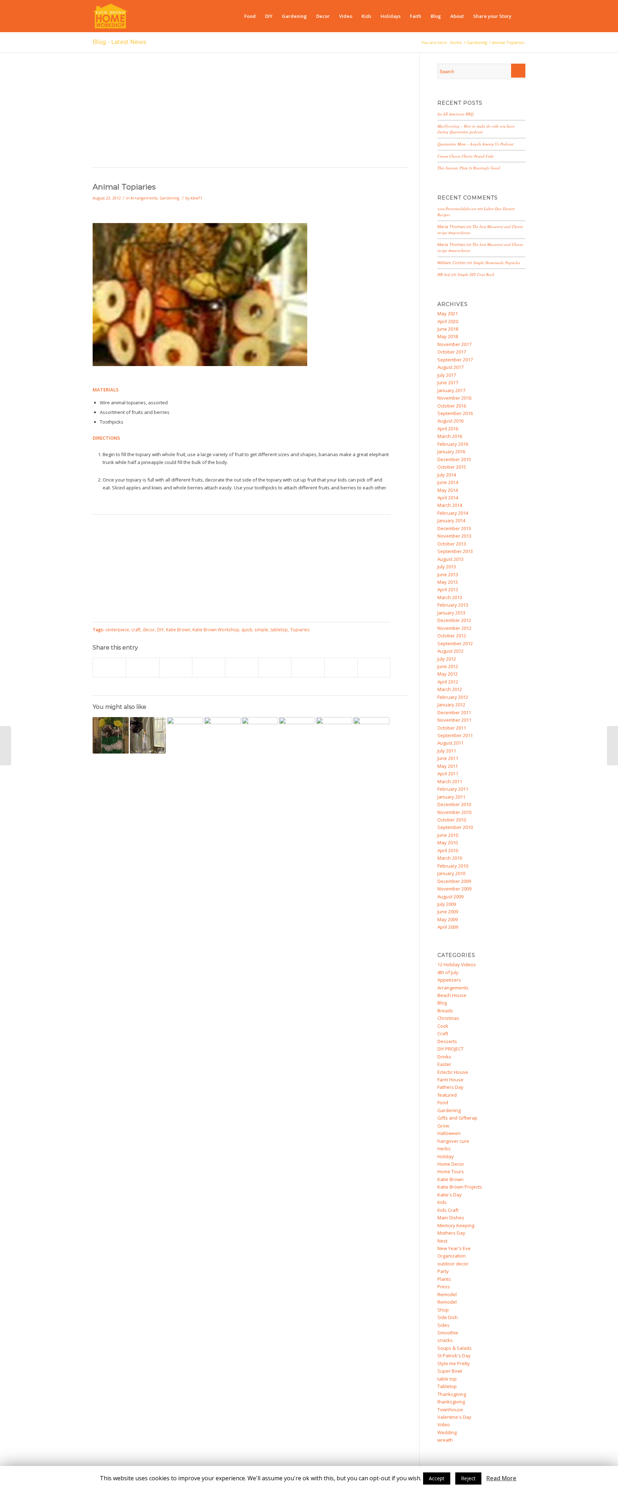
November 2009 (454, 888)
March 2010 (449, 858)
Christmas (448, 1018)
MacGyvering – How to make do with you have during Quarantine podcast (476, 129)
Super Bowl (449, 1371)
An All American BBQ (455, 114)
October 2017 (451, 352)
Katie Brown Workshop (215, 629)
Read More (501, 1478)
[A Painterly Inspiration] (371, 735)
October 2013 (451, 543)
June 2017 (447, 382)
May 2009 (447, 919)
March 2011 (449, 781)
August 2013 (450, 559)
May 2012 (447, 674)
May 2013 (447, 582)
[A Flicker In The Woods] (5, 745)
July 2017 (446, 375)
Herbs (444, 1148)
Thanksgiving (451, 1394)
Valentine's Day (454, 1417)
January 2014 (451, 520)
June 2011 (447, 758)
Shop (443, 1310)
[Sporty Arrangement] (111, 735)
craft (136, 629)
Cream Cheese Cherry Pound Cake (465, 156)
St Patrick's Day (454, 1355)
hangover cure (453, 1141)
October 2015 (451, 467)
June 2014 (447, 482)
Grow (443, 1125)
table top (447, 1379)
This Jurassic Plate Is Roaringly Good (468, 168)
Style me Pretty (453, 1363)
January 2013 (451, 612)
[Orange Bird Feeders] (334, 735)
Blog (442, 1002)
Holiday (445, 1156)
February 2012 (452, 697)
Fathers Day (450, 1087)
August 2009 (450, 896)
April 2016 (447, 428)
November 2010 (454, 812)
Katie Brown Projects (459, 1187)
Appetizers (449, 980)
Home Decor (450, 1164)
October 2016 (451, 406)
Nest (442, 1241)
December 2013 (454, 528)
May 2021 (447, 313)
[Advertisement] (250, 114)
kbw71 (196, 198)
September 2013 (455, 551)
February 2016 (452, 444)
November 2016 (454, 398)
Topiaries (300, 629)
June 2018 (447, 329)
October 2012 (451, 635)
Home (456, 42)
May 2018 (447, 336)
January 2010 (451, 873)
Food (442, 1102)
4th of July (447, 972)
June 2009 (447, 911)
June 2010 (447, 835)
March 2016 (449, 436)
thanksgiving (451, 1401)
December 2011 (454, 712)
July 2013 (446, 566)
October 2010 (451, 819)
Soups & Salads (454, 1348)
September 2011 (455, 735)
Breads (445, 1010)
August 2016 (450, 421)
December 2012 (454, 620)
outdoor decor (453, 1263)
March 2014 (449, 505)
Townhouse (450, 1409)
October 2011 (451, 728)
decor (149, 629)
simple (261, 629)
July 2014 (446, 475)
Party (443, 1271)
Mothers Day (451, 1233)
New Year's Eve (454, 1248)
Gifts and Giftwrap (457, 1118)
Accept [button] (437, 1478)
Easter (444, 1064)
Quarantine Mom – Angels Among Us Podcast (475, 144)
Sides (443, 1325)
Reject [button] (468, 1478)
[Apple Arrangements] (612, 745)
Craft (442, 1033)
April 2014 (447, 497)
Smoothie (447, 1332)
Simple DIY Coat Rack (475, 274)
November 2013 (454, 536)
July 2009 (446, 904)
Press (443, 1286)
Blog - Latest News (119, 42)
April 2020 (447, 321)
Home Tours (450, 1171)
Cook (442, 1026)
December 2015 (454, 459)
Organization (451, 1256)
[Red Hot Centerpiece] (222, 735)
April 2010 (447, 850)
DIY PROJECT (450, 1049)
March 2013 (449, 597)
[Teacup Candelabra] (260, 735)
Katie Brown (178, 629)
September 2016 (455, 413)
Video (443, 1424)
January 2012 (451, 704)
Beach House (451, 995)
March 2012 (449, 689)
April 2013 (447, 589)
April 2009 (447, 927)
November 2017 (454, 344)
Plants (444, 1279)
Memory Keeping (455, 1225)
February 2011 (452, 789)
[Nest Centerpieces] (148, 735)
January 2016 (451, 451)
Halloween (449, 1133)
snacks (445, 1340)
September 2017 (455, 359)
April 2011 (447, 773)
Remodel (447, 1294)
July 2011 (446, 750)
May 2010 (447, 842)
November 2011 (454, 720)
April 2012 (447, 681)
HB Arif (443, 274)
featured (447, 1095)
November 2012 (454, 628)
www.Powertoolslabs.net (456, 208)
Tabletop (447, 1386)
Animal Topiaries (124, 186)
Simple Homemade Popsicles (496, 262)
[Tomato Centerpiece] (185, 735)
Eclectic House (452, 1072)
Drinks (444, 1056)
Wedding (447, 1432)
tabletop (279, 629)
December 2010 (454, 804)
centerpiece (117, 629)
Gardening (477, 42)
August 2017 (450, 367)
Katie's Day (449, 1194)
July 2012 (446, 659)
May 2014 (447, 490)
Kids (442, 1202)
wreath (445, 1440)
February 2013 (452, 605)
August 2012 (450, 651)
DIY (160, 629)
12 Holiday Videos (456, 964)
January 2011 (451, 797)
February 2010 (452, 866)
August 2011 (450, 743)
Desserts (447, 1041)
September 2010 (455, 827)
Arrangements (144, 198)
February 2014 (452, 513)
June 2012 (447, 666)
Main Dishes (450, 1217)
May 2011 (447, 766)
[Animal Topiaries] (200, 364)
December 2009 (454, 881)
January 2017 (451, 390)
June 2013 (447, 574)
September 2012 (455, 643)
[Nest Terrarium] (297, 735)
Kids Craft (447, 1210)
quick (246, 629)
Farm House (450, 1079)
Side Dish (447, 1317)
